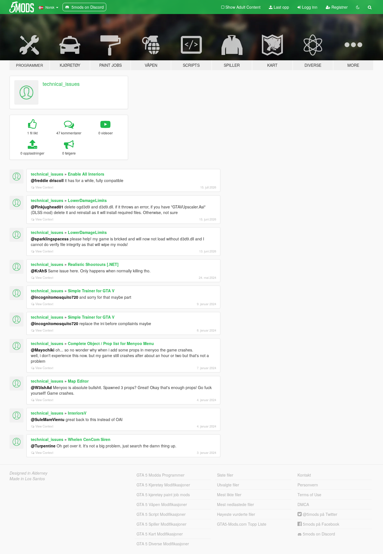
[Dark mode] (358, 7)
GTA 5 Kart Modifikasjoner (160, 534)
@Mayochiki (42, 350)
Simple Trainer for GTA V (91, 290)
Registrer (339, 7)
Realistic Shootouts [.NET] (93, 264)
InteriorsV (77, 413)
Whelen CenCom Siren (89, 439)
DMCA (303, 504)
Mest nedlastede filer (235, 504)
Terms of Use (309, 494)
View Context (44, 187)
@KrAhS (39, 270)
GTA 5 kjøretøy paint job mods (163, 494)
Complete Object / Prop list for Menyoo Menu (111, 343)
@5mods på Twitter (319, 514)
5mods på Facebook (320, 524)
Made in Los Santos (27, 478)
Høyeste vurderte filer (236, 514)
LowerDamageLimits (87, 200)
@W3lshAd (41, 387)
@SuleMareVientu (47, 419)
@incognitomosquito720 (54, 297)
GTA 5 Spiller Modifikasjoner (161, 524)
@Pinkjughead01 (47, 207)
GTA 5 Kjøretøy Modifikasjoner (163, 485)
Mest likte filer (229, 494)
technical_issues (61, 83)
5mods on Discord (318, 534)
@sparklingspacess (50, 239)
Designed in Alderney (28, 473)
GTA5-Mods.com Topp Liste (241, 524)
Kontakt (304, 475)
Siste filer (225, 475)
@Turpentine (43, 446)
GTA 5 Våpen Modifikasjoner (162, 504)
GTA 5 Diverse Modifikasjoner (163, 543)
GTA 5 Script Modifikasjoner (161, 514)
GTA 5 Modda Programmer (160, 475)
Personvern (307, 485)
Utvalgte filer (228, 485)
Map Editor (78, 381)
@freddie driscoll (47, 180)
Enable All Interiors (86, 174)
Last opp (281, 7)
